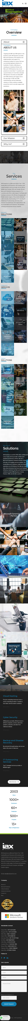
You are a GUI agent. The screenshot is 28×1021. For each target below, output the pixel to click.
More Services (12, 781)
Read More (6, 706)
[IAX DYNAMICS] (7, 3)
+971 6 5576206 (12, 932)
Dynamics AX (14, 646)
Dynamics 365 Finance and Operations (14, 567)
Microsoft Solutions (5, 886)
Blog (2, 895)
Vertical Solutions (5, 888)
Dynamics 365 (14, 490)
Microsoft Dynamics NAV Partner (14, 515)
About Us (3, 884)
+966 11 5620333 (11, 934)
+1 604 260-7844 (13, 944)
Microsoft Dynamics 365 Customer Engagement (14, 591)
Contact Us (3, 893)
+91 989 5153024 (11, 950)
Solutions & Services (5, 891)
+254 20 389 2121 (12, 946)
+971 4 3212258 (11, 930)
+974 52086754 (11, 936)
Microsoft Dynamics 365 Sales (14, 617)
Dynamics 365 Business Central (14, 541)
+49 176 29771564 (13, 938)
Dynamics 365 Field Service (14, 672)
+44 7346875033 (10, 940)
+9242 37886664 (13, 948)
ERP (11, 53)
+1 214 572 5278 (11, 942)
